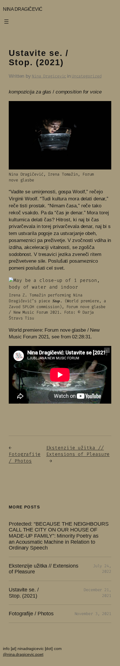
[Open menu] (6, 21)
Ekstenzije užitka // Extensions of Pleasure (78, 451)
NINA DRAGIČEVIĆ (23, 9)
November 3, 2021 (93, 613)
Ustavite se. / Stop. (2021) (24, 593)
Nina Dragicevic (49, 76)
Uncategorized (87, 76)
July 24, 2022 (102, 569)
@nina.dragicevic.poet (23, 654)
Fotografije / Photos (24, 457)
